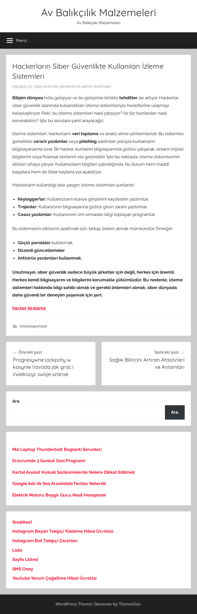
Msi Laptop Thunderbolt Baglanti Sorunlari (57, 449)
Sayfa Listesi (25, 559)
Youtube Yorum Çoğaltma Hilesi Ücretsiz (54, 578)
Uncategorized (33, 326)
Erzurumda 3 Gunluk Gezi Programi (48, 460)
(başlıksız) (22, 521)
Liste (17, 550)
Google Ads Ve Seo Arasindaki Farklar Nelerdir (59, 483)
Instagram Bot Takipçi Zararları (44, 540)
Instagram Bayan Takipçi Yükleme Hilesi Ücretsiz (62, 531)
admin (86, 86)
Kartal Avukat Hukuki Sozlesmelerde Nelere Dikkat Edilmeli (73, 472)
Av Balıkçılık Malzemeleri (98, 12)
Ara (15, 401)
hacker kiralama (29, 308)
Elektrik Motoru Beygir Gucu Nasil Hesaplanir (59, 495)
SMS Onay (22, 568)
